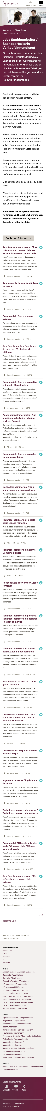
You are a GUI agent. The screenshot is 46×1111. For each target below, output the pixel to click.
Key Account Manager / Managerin (17, 999)
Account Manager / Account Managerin (18, 972)
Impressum (19, 1103)
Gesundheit (7, 950)
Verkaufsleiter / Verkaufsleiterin (15, 1039)
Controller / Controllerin (12, 978)
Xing (24, 1090)
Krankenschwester (10, 1069)
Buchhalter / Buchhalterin (13, 975)
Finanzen (6, 956)
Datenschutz (7, 1103)
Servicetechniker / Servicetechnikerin (18, 1030)
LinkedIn (6, 1090)
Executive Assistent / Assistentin (16, 981)
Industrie (6, 963)
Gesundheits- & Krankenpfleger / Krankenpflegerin (23, 1066)
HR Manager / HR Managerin (14, 987)
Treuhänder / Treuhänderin (13, 1033)
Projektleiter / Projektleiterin (14, 1021)
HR (4, 960)
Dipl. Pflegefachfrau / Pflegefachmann (18, 1018)
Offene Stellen (20, 30)
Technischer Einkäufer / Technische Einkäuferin (22, 1036)
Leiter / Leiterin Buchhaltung (14, 1005)
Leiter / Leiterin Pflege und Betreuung (18, 1002)
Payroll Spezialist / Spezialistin (15, 1008)
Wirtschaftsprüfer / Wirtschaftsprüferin (18, 1057)
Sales (5, 953)
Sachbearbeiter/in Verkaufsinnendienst (18, 1048)
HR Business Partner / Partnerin (15, 990)
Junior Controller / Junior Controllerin (17, 996)
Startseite (7, 30)
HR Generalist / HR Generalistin (15, 993)
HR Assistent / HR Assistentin (15, 984)
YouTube (16, 1090)
